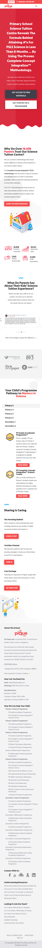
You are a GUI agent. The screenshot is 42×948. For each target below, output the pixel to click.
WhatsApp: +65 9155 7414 (26, 2)
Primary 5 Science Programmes (17, 732)
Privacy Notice (29, 935)
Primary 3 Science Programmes (17, 709)
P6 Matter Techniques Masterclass (19, 777)
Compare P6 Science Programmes (20, 795)
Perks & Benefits (9, 917)
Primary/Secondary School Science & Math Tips (20, 886)
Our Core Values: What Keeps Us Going (17, 911)
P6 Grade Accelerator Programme (19, 762)
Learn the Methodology (17, 204)
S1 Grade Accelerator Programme (19, 801)
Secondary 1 (10, 422)
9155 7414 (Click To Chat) (20, 686)
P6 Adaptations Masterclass (17, 786)
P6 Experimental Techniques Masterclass (22, 774)
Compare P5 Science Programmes (20, 747)
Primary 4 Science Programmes (17, 721)
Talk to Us (20, 938)
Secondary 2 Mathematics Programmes (19, 830)
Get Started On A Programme (21, 104)
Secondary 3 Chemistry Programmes (18, 839)
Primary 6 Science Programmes (17, 759)
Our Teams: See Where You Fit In (15, 914)
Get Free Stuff (12, 588)
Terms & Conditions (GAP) (14, 935)
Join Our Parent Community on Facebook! (18, 892)
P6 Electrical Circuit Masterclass (18, 780)
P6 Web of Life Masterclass (17, 783)
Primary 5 (9, 414)
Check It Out (11, 536)
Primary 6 (9, 418)
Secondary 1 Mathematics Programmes (19, 815)
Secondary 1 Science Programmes (17, 798)
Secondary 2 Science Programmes (17, 824)
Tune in (9, 562)
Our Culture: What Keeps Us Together (17, 907)
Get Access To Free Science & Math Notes (18, 889)
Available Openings (10, 920)
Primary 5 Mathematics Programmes (18, 750)
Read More (23, 465)
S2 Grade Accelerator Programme (19, 827)
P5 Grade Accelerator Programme (19, 736)
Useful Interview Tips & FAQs (14, 923)
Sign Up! (11, 2)
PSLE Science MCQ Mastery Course (20, 771)
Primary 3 (9, 406)
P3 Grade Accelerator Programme (19, 712)
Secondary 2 (10, 426)
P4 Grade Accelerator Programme (19, 724)
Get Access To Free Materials (21, 94)
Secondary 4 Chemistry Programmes (18, 858)
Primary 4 (9, 410)
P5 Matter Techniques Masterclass (19, 744)
